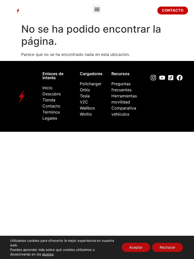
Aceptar (135, 247)
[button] (97, 9)
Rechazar (167, 247)
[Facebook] (180, 78)
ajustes (48, 254)
